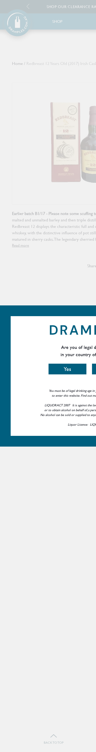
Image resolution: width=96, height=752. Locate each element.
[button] (67, 369)
